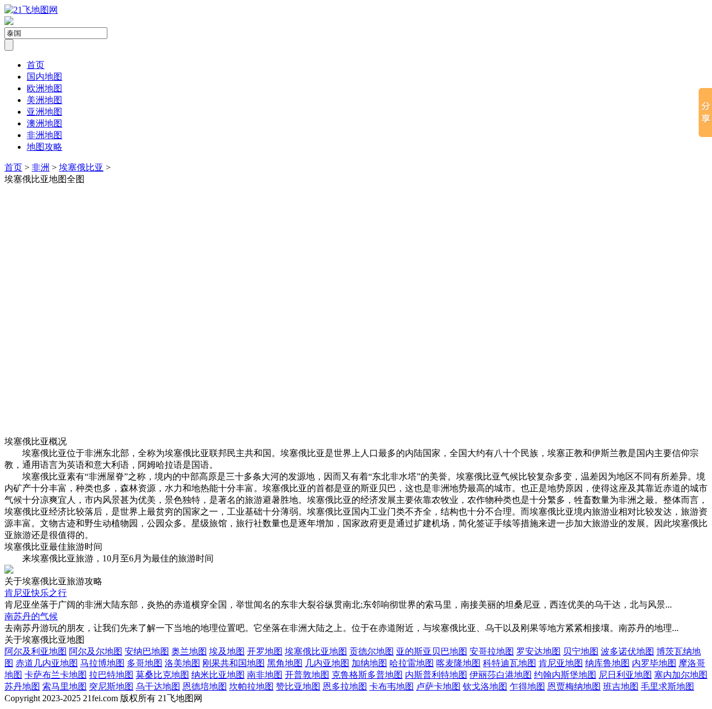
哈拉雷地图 (411, 663)
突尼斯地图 (111, 686)
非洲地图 (44, 135)
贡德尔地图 (371, 651)
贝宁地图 (581, 651)
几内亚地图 (327, 663)
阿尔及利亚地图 (35, 651)
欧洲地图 (44, 88)
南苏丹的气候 (31, 616)
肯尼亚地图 (560, 663)
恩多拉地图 (345, 686)
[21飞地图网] (31, 9)
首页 (35, 65)
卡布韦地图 (391, 686)
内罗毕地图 (654, 663)
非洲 (41, 167)
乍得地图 (527, 686)
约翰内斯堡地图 (565, 674)
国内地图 (44, 76)
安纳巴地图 (147, 651)
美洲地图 (44, 100)
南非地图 (265, 674)
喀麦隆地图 (458, 663)
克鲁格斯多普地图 (367, 674)
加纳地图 (369, 663)
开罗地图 (265, 651)
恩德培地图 (204, 686)
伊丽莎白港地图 (500, 674)
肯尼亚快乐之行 (35, 593)
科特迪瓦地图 (509, 663)
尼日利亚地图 (625, 674)
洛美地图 (182, 663)
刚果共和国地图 (233, 663)
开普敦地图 (307, 674)
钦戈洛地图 (485, 686)
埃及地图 (227, 651)
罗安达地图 (538, 651)
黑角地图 (285, 663)
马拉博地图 (102, 663)
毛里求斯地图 (667, 686)
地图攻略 (44, 146)
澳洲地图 (44, 123)
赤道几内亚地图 (47, 663)
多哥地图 (144, 663)
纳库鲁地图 (607, 663)
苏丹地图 (22, 686)
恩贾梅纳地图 (574, 686)
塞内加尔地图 (681, 674)
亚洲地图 (44, 111)
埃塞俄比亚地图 (316, 651)
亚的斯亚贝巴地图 (431, 651)
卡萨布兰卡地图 (55, 674)
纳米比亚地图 (218, 674)
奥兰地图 (189, 651)
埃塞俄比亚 (81, 167)
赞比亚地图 (298, 686)
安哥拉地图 (491, 651)
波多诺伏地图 (627, 651)
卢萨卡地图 (438, 686)
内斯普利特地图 (436, 674)
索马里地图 (64, 686)
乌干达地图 (158, 686)
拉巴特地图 (111, 674)
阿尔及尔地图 (95, 651)
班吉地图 (621, 686)
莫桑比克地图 (162, 674)
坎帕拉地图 (251, 686)
